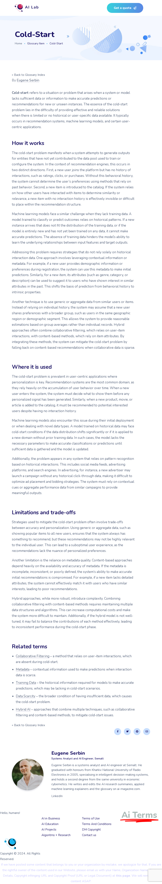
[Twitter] (127, 731)
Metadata (22, 669)
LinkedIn (57, 796)
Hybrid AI (23, 709)
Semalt (23, 833)
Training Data (26, 682)
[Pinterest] (137, 731)
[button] (125, 8)
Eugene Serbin (28, 80)
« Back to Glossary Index (28, 75)
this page (123, 876)
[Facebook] (117, 731)
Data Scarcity (25, 696)
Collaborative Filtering (32, 656)
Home (18, 43)
